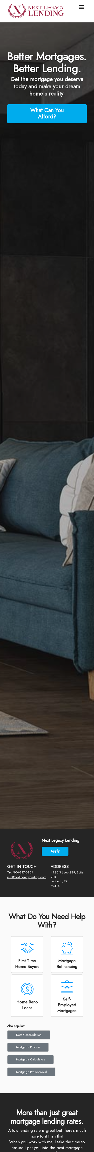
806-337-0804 (23, 871)
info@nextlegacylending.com (26, 876)
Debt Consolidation (28, 1032)
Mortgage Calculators (30, 1053)
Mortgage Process (28, 1043)
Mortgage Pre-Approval (31, 1064)
